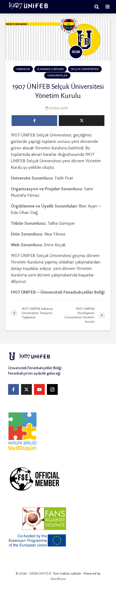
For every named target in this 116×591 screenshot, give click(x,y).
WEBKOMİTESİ (40, 573)
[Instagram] (52, 389)
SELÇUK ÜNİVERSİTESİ (85, 69)
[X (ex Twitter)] (26, 389)
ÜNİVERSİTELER (57, 75)
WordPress (58, 579)
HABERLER (23, 69)
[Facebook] (13, 389)
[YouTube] (39, 389)
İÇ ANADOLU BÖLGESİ (50, 69)
